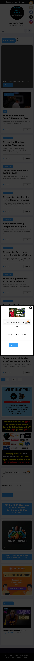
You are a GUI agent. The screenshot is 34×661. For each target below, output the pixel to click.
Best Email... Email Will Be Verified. (17, 335)
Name (17, 326)
